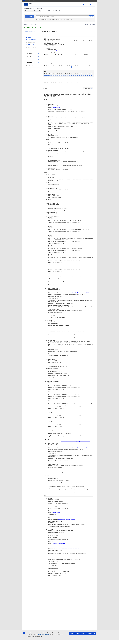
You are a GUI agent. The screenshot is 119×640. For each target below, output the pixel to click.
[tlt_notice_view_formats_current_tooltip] (91, 88)
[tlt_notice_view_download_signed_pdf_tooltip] (71, 67)
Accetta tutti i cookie (74, 633)
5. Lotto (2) (28, 59)
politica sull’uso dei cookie (43, 634)
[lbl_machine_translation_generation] (58, 80)
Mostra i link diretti (32, 39)
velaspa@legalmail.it (53, 50)
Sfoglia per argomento (68, 19)
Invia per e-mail (31, 44)
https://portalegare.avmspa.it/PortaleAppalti (66, 519)
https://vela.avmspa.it (60, 517)
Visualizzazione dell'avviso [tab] (30, 31)
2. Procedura (28, 56)
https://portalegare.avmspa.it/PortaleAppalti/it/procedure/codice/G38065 (75, 285)
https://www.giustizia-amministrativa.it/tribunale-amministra (67, 548)
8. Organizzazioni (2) (30, 62)
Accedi (86, 4)
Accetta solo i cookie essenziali (88, 633)
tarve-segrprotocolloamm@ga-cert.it (59, 543)
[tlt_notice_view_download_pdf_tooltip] (45, 75)
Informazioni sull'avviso (31, 65)
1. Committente (29, 53)
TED (25, 24)
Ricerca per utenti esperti (57, 19)
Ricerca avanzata (48, 19)
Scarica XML (30, 37)
